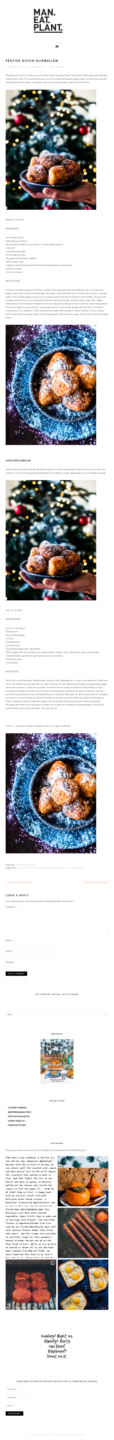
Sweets (32, 865)
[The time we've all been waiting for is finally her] (31, 1285)
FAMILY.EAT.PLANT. (17, 1125)
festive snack (43, 868)
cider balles (21, 868)
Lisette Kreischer (58, 1435)
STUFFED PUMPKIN (17, 1108)
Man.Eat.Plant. (57, 20)
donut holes (32, 868)
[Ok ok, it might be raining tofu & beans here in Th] (83, 1233)
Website (10, 962)
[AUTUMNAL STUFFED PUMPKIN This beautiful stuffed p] (83, 1181)
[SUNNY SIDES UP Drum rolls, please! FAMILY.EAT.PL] (83, 1285)
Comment (11, 907)
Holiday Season (22, 865)
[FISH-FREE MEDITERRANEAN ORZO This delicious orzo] (31, 1233)
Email (9, 951)
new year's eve (68, 868)
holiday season (55, 868)
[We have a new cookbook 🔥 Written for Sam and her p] (31, 1181)
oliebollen (79, 868)
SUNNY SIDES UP (16, 1121)
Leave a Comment (56, 67)
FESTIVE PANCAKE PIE (19, 1116)
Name (9, 940)
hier (14, 726)
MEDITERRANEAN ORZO (19, 1112)
